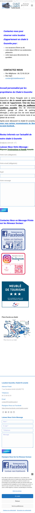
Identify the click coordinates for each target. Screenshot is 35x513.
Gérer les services (17, 491)
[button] (32, 474)
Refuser (17, 501)
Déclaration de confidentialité (24, 510)
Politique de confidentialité (9, 510)
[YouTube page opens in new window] (6, 412)
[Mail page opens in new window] (11, 412)
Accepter (17, 496)
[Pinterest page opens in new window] (8, 412)
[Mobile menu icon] (32, 5)
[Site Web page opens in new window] (14, 412)
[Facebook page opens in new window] (3, 412)
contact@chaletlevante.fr (15, 78)
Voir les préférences (17, 506)
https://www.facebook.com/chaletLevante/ (15, 408)
